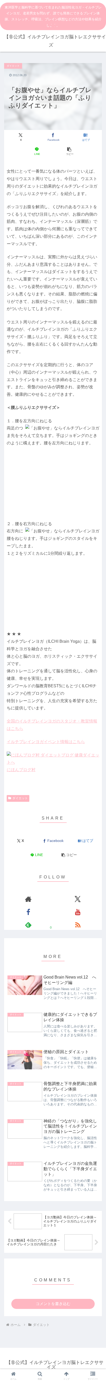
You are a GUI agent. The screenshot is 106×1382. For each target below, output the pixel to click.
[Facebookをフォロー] (28, 912)
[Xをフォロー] (78, 899)
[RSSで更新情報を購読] (78, 925)
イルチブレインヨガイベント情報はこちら (46, 742)
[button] (69, 151)
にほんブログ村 (21, 770)
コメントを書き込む (53, 1303)
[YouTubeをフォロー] (78, 912)
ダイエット (20, 798)
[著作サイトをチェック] (28, 899)
